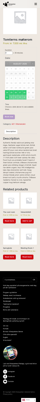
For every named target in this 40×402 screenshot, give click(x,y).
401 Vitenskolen (19, 124)
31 (7, 97)
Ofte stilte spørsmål (10, 334)
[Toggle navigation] (35, 4)
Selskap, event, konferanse (12, 295)
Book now (9, 117)
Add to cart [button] (27, 221)
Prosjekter (6, 307)
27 (20, 93)
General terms (29, 392)
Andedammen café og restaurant (14, 298)
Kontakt (6, 329)
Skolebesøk (7, 301)
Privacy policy (7, 394)
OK (34, 280)
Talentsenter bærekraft (11, 304)
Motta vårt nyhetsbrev (10, 310)
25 (11, 93)
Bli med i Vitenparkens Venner (13, 332)
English (5, 337)
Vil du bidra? (7, 340)
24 (7, 93)
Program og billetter (10, 292)
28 (24, 93)
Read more (9, 221)
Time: (7, 104)
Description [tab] (11, 131)
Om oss (5, 326)
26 (16, 93)
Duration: (8, 50)
